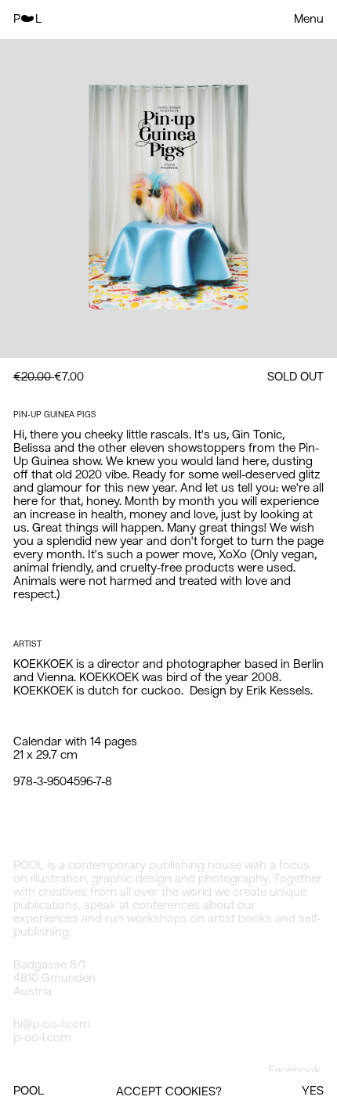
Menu (309, 19)
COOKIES (190, 1092)
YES (313, 1091)
